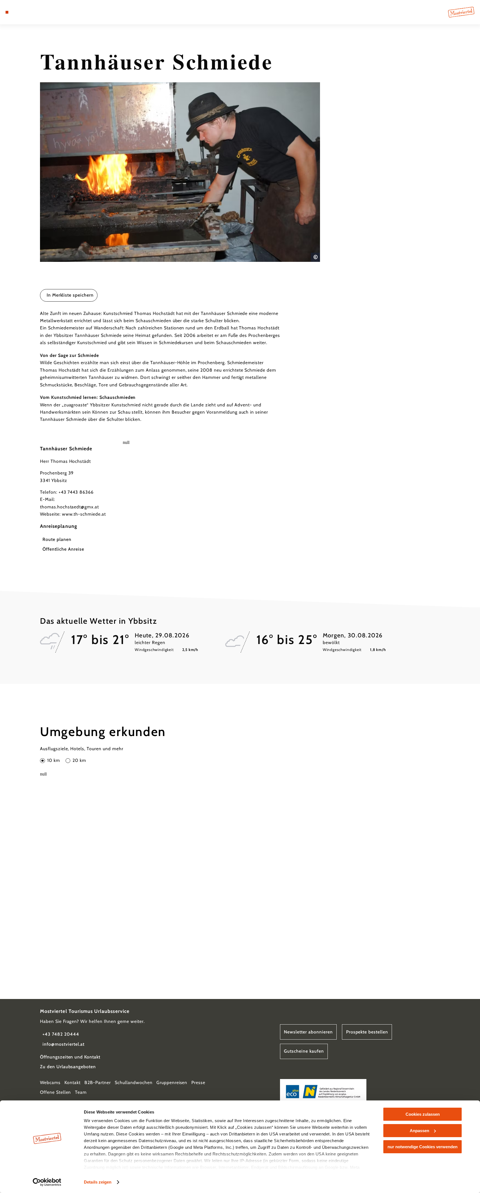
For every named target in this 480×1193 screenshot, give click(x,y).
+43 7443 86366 (76, 492)
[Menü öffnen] (7, 12)
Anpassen (419, 1130)
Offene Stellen (55, 1092)
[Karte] (21, 12)
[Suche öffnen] (37, 12)
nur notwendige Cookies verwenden (423, 1146)
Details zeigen (97, 1182)
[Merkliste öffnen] (29, 12)
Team (81, 1092)
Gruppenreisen (171, 1082)
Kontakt (72, 1082)
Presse (198, 1082)
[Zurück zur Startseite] (461, 12)
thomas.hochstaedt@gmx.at (69, 506)
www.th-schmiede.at (84, 514)
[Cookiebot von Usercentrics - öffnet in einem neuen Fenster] (47, 1182)
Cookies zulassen (423, 1114)
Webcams (50, 1082)
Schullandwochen (133, 1082)
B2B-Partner (97, 1082)
